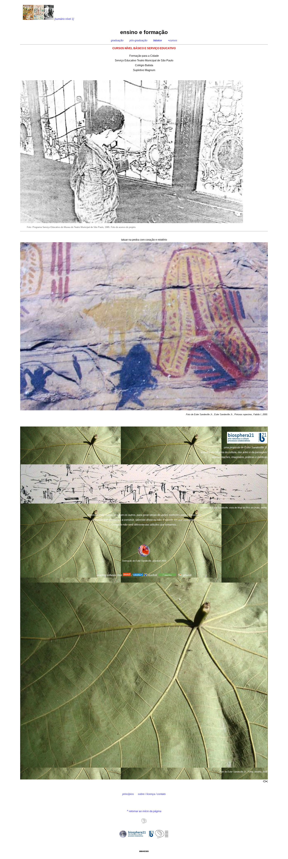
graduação (117, 40)
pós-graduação (138, 40)
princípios (128, 794)
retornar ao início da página (144, 811)
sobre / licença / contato (152, 794)
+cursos (172, 40)
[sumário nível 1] (64, 19)
